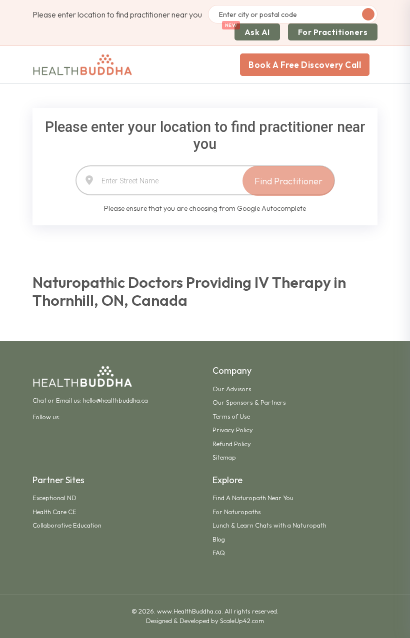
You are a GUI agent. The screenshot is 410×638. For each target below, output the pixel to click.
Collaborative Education (67, 525)
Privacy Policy (232, 430)
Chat (39, 400)
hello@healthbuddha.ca (115, 400)
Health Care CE (54, 512)
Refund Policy (231, 444)
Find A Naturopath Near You (253, 498)
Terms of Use (231, 416)
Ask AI (257, 32)
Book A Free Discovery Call (304, 64)
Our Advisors (232, 389)
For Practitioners (333, 32)
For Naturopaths (236, 512)
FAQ (218, 553)
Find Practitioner (288, 181)
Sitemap (224, 457)
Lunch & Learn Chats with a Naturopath (269, 525)
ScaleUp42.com (242, 621)
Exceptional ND (54, 498)
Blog (218, 539)
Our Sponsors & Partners (249, 402)
